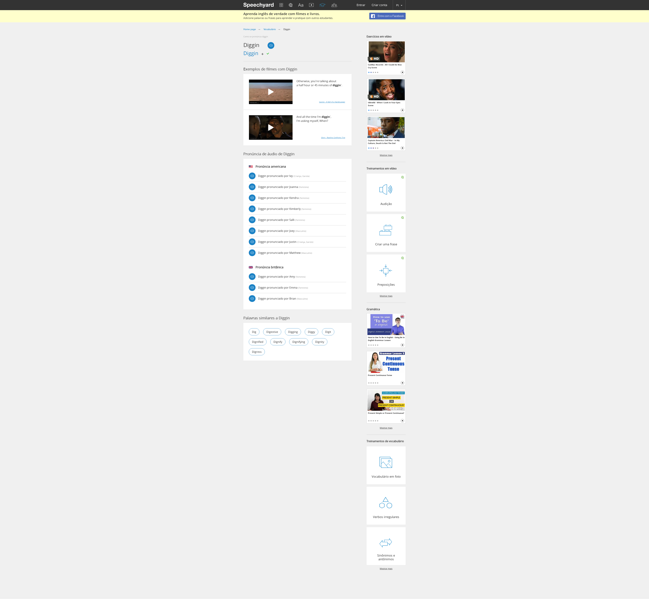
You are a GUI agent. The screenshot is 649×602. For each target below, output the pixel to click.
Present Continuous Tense (380, 375)
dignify (277, 342)
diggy (311, 332)
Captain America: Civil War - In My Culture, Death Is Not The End (384, 141)
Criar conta (379, 5)
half (301, 85)
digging (293, 332)
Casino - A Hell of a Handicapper (332, 102)
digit (328, 332)
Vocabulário (269, 29)
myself (314, 121)
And (299, 117)
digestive (272, 332)
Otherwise (302, 81)
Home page (249, 29)
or (312, 85)
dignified (257, 342)
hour (307, 85)
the (308, 117)
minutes (323, 85)
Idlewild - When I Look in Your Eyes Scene (384, 104)
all (303, 117)
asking (305, 121)
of (330, 85)
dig (254, 332)
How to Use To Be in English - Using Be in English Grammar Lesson (386, 338)
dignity (319, 342)
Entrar (361, 5)
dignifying (298, 342)
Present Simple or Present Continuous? (386, 413)
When (323, 121)
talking (324, 81)
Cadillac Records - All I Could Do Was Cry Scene (385, 66)
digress (257, 352)
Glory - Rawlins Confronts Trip (333, 137)
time (313, 117)
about (332, 81)
